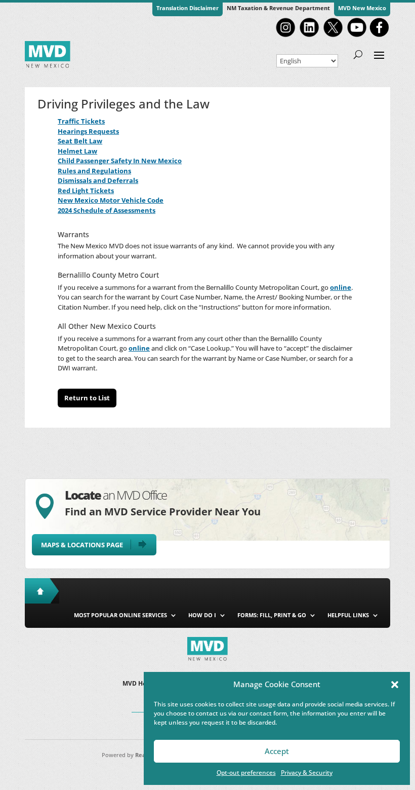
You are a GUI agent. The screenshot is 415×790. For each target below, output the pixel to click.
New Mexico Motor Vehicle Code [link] (110, 200)
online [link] (340, 287)
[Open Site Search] (358, 54)
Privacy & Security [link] (307, 772)
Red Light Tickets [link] (86, 190)
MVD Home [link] (139, 684)
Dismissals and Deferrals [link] (98, 180)
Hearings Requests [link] (88, 131)
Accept (277, 751)
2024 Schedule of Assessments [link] (106, 210)
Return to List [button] (87, 397)
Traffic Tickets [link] (81, 121)
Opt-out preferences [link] (246, 772)
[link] (285, 36)
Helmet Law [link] (77, 151)
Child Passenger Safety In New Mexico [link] (120, 160)
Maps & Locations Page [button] (82, 544)
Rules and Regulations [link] (94, 170)
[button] (395, 685)
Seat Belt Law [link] (80, 140)
